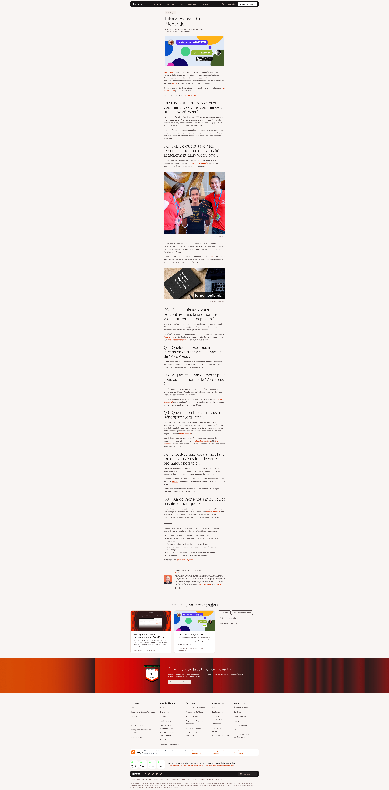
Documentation (218, 724)
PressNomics (169, 337)
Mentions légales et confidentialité (241, 735)
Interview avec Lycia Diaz (190, 634)
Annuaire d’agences (193, 728)
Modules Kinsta (136, 725)
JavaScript (232, 618)
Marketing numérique (228, 623)
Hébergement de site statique (245, 752)
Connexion (232, 4)
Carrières (237, 712)
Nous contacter (240, 716)
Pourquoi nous (240, 721)
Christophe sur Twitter (205, 584)
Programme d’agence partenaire (194, 722)
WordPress (224, 613)
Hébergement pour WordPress (142, 712)
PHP (221, 618)
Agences (163, 707)
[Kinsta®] (137, 4)
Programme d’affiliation (195, 712)
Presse (236, 730)
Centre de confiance (175, 766)
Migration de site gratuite (195, 707)
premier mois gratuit (185, 560)
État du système (136, 737)
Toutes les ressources (221, 735)
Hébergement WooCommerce (166, 726)
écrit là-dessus (185, 434)
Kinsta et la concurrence (217, 729)
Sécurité (133, 716)
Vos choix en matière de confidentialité (220, 766)
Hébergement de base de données (222, 752)
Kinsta (177, 572)
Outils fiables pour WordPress (193, 734)
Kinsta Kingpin (170, 13)
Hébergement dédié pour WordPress (140, 731)
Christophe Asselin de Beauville (174, 29)
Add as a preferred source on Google (178, 32)
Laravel (212, 256)
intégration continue (203, 441)
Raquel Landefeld (213, 512)
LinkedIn (218, 584)
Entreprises (164, 712)
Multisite (163, 740)
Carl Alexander (169, 72)
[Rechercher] (223, 4)
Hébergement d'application (197, 752)
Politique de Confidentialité (193, 766)
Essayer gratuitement (247, 4)
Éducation (164, 716)
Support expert (192, 716)
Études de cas (217, 712)
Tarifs (132, 707)
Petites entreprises (167, 721)
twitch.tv (175, 481)
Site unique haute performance (167, 734)
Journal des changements (217, 717)
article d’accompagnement (178, 340)
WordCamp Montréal (200, 163)
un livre (175, 83)
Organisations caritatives (170, 744)
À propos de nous (241, 707)
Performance (135, 721)
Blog (213, 707)
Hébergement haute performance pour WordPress (149, 635)
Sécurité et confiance (242, 725)
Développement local (242, 613)
